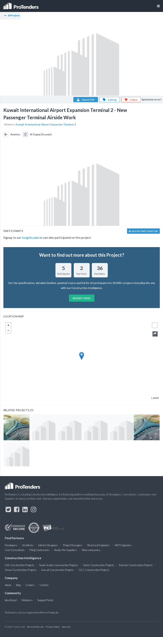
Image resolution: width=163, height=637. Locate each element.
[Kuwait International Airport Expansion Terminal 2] (147, 427)
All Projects (14, 15)
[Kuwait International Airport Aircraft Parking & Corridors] (69, 427)
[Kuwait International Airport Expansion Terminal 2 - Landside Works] (16, 453)
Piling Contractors (39, 550)
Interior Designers (48, 545)
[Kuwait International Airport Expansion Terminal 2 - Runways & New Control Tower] (121, 427)
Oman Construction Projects (21, 569)
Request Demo (82, 298)
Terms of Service (35, 626)
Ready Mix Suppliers (65, 550)
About (8, 585)
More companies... (92, 550)
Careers (30, 585)
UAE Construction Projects (19, 565)
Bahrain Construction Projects (135, 565)
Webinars (27, 600)
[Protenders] (21, 4)
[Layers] (154, 325)
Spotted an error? (151, 99)
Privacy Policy (53, 626)
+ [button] (8, 325)
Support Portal (45, 600)
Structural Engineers (98, 545)
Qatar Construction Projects (98, 565)
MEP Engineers (123, 545)
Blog (18, 585)
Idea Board (11, 600)
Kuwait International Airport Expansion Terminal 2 (46, 124)
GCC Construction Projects (94, 569)
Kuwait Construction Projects (57, 569)
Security (66, 626)
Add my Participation (144, 231)
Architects (27, 545)
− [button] (8, 330)
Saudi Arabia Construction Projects (58, 565)
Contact (44, 585)
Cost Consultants (15, 550)
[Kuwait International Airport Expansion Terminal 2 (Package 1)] (16, 427)
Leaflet (155, 397)
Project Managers (72, 545)
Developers (11, 545)
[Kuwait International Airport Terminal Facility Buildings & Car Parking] (42, 427)
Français (54, 612)
